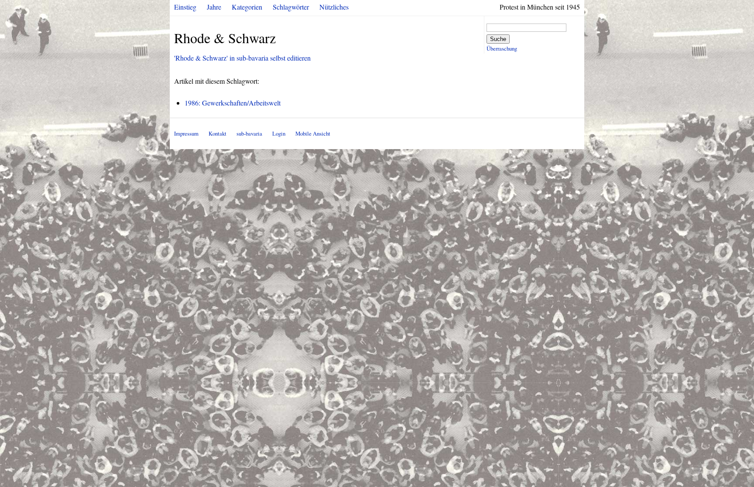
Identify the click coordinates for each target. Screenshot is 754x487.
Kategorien (247, 6)
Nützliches (334, 6)
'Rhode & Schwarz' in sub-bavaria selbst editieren (242, 57)
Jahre (214, 6)
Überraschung (502, 48)
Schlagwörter (291, 6)
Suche (498, 39)
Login (278, 133)
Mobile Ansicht (312, 133)
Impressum (186, 133)
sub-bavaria (249, 133)
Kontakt (217, 133)
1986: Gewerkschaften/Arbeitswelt (233, 102)
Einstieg (185, 6)
